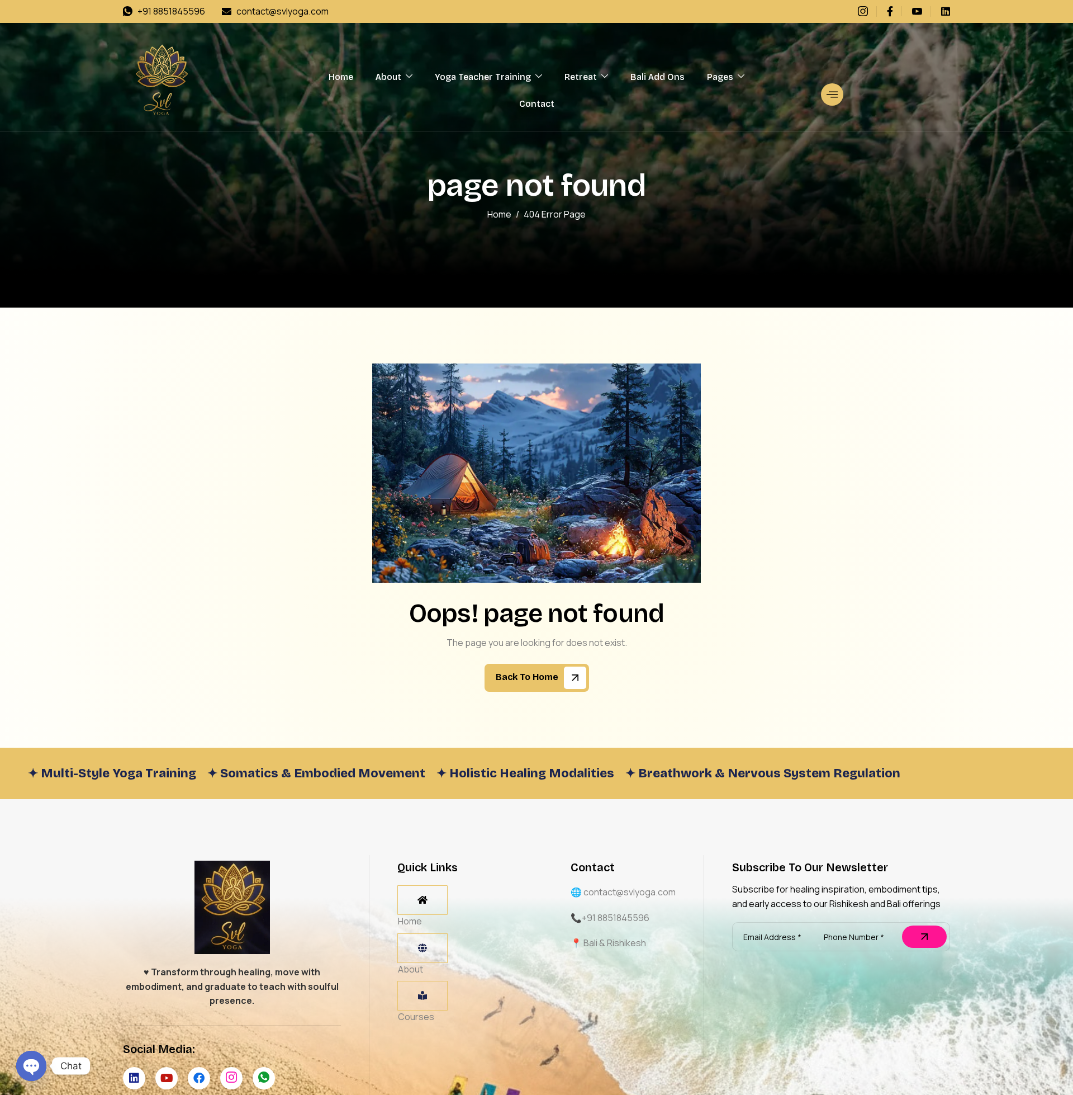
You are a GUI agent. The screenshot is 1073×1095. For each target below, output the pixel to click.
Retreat (580, 77)
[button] (832, 94)
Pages (720, 77)
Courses (416, 1017)
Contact (536, 103)
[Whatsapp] (264, 1078)
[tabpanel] (455, 896)
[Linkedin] (945, 11)
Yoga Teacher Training (483, 77)
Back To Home (528, 677)
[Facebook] (894, 11)
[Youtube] (921, 11)
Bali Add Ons (657, 77)
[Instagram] (867, 11)
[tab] (422, 900)
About (388, 77)
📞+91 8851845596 (610, 918)
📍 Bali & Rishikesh (608, 943)
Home (341, 77)
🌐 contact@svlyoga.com (623, 892)
